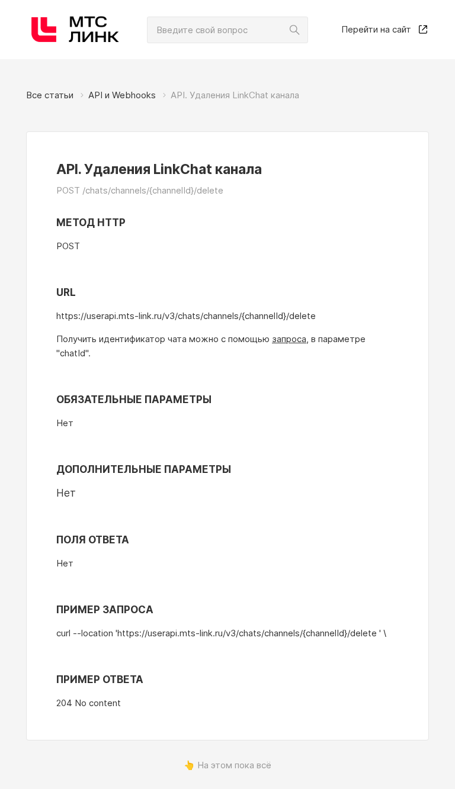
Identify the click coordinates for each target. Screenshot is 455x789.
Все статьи (49, 95)
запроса (289, 338)
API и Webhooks (122, 95)
